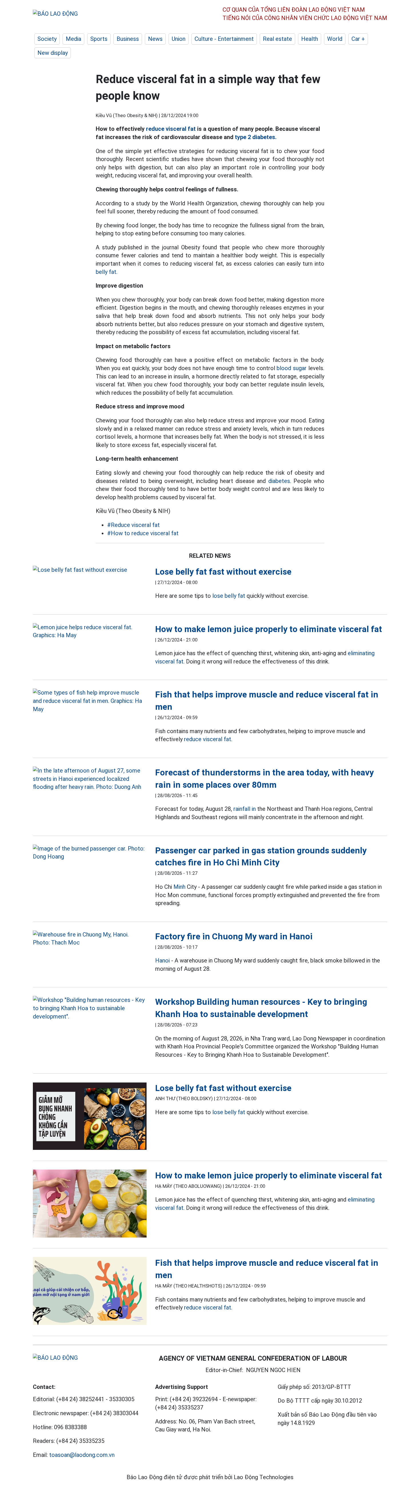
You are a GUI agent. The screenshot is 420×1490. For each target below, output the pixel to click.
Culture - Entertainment (224, 38)
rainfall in (244, 808)
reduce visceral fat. (208, 739)
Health (309, 38)
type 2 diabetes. (256, 137)
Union (178, 38)
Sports (98, 38)
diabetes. (279, 481)
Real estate (277, 38)
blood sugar (292, 368)
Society (47, 38)
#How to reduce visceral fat (143, 533)
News (155, 38)
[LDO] (90, 570)
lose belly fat (228, 595)
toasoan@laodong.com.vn (82, 1454)
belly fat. (106, 271)
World (334, 38)
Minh (179, 886)
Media (73, 38)
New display (52, 52)
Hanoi (162, 960)
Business (128, 38)
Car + (358, 38)
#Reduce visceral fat (133, 525)
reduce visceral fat (171, 128)
